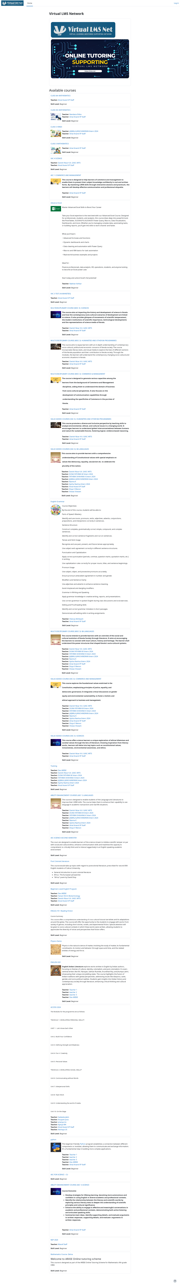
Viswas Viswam (75, 491)
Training (54, 766)
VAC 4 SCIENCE (56, 158)
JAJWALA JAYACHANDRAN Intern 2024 (83, 131)
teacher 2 (73, 992)
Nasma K (72, 481)
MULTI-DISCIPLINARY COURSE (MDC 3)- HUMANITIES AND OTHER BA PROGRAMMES (84, 340)
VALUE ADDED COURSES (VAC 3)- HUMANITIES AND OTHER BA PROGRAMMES (81, 419)
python (53, 1139)
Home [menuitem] (29, 3)
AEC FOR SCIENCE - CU (59, 1174)
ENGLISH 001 (56, 962)
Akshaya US (62, 1129)
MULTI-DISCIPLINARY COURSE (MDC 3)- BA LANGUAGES (72, 631)
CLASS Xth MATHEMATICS (60, 110)
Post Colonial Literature (60, 861)
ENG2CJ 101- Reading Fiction (62, 911)
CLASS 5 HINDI (56, 127)
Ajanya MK (62, 1124)
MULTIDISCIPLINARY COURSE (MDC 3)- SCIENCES (70, 308)
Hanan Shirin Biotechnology (69, 896)
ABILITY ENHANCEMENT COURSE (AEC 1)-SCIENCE (70, 1185)
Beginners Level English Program (64, 889)
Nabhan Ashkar (75, 284)
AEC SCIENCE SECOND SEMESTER (64, 838)
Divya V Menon (75, 489)
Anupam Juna (63, 1119)
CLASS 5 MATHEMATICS (60, 144)
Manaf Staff (62, 1244)
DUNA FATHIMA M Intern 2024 (81, 474)
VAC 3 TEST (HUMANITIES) (61, 293)
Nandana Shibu (75, 114)
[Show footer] (175, 1281)
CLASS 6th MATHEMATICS (60, 95)
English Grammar (57, 501)
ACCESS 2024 (56, 1007)
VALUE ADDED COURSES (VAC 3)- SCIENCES (67, 736)
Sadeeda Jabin (63, 1117)
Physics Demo (56, 941)
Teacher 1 (73, 990)
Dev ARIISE (62, 770)
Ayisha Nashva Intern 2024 (79, 484)
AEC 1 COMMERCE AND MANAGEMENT (66, 175)
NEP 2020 (54, 1240)
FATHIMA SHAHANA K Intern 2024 (82, 476)
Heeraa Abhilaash (76, 619)
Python (83, 1144)
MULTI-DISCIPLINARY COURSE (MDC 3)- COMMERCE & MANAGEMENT (78, 374)
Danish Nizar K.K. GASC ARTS (69, 163)
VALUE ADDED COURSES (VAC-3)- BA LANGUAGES (70, 449)
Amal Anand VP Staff (66, 100)
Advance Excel (56, 203)
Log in (176, 3)
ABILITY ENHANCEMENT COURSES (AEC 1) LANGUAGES (72, 795)
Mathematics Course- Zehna (62, 1254)
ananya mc (62, 1122)
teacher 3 (73, 995)
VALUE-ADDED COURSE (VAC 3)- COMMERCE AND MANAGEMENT (76, 679)
